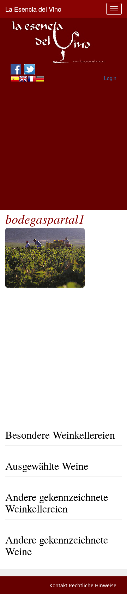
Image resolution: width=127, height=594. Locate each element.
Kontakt (58, 585)
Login (110, 78)
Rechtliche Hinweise (92, 585)
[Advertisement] (63, 146)
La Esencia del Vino (33, 8)
